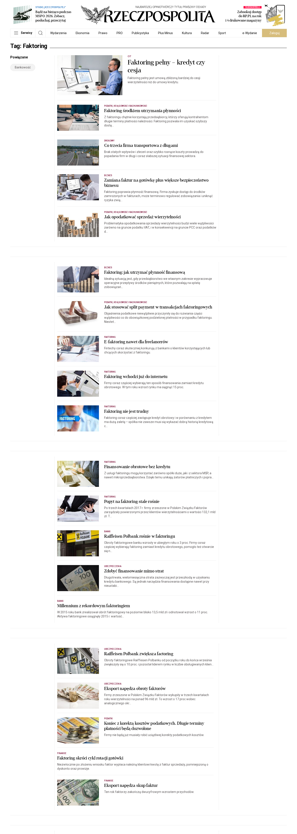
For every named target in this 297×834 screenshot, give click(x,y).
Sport (222, 33)
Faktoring (110, 337)
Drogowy (109, 140)
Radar (205, 33)
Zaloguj (274, 33)
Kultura (187, 33)
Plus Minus (165, 33)
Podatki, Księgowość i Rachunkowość (125, 106)
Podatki (108, 718)
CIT (129, 56)
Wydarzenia (58, 33)
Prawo (102, 33)
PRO (120, 33)
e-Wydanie (249, 33)
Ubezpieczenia (112, 566)
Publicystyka (140, 33)
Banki (107, 531)
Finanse (61, 753)
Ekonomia (82, 33)
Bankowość (23, 67)
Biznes (108, 175)
